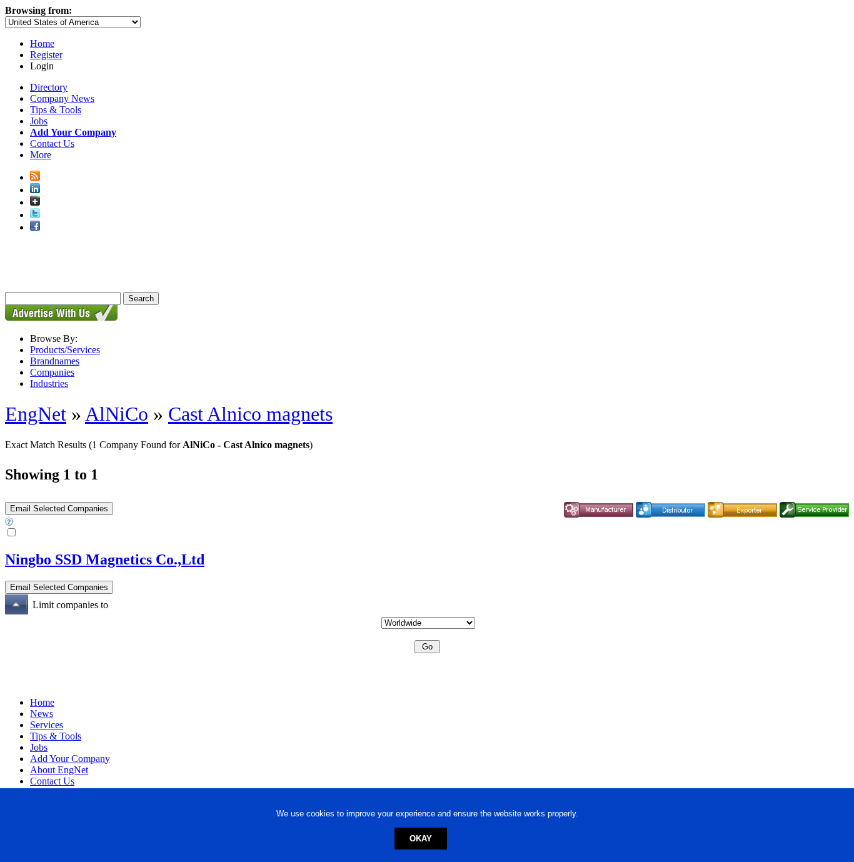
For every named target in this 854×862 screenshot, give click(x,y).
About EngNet (59, 769)
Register (46, 54)
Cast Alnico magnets (250, 414)
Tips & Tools (55, 109)
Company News (62, 98)
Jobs (39, 121)
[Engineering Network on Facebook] (35, 227)
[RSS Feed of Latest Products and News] (35, 177)
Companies (52, 372)
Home (42, 43)
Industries (49, 383)
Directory (49, 87)
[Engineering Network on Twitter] (35, 214)
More (40, 154)
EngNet (35, 414)
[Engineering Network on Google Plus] (35, 202)
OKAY (420, 838)
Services (46, 724)
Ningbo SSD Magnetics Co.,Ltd (104, 559)
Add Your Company (70, 758)
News (41, 713)
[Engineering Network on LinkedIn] (35, 189)
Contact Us (52, 143)
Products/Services (65, 349)
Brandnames (54, 361)
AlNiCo (116, 414)
